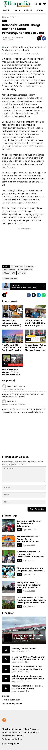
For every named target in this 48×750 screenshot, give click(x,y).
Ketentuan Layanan (11, 700)
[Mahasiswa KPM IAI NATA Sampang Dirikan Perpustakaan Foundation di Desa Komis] (8, 556)
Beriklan (5, 696)
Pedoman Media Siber (12, 739)
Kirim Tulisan (31, 729)
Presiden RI (10, 273)
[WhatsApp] (44, 295)
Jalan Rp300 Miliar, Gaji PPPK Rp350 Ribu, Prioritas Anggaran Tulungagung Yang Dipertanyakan (35, 323)
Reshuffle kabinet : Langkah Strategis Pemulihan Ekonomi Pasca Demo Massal (11, 372)
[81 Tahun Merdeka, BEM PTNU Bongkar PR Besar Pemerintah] (8, 571)
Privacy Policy (30, 732)
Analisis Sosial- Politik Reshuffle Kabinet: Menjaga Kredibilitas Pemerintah (35, 347)
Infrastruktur (17, 266)
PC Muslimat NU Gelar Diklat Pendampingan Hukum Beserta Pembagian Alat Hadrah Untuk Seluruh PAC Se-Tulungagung (31, 601)
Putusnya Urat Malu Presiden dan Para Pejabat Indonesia (27, 687)
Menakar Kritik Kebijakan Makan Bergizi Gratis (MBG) (11, 323)
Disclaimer (17, 729)
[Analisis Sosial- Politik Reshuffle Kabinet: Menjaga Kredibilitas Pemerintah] (35, 336)
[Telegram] (39, 295)
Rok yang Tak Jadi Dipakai (24, 648)
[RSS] (4, 720)
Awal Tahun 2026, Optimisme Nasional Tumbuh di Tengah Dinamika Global (11, 347)
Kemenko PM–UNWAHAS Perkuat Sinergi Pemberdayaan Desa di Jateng (28, 540)
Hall (33, 86)
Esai (5, 315)
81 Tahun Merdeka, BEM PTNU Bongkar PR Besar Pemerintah (31, 569)
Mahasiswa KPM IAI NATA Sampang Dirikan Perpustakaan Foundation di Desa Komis (30, 555)
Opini (29, 340)
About (5, 729)
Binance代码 (11, 401)
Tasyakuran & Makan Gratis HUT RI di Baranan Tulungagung (30, 523)
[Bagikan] (44, 38)
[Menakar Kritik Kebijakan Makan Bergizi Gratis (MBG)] (12, 311)
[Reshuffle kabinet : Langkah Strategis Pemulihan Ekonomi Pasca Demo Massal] (12, 360)
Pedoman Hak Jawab (12, 735)
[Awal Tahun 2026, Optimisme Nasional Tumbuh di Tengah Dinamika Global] (12, 336)
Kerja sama (10, 270)
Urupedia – (8, 58)
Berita (5, 21)
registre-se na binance (16, 386)
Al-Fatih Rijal (6, 37)
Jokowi (30, 266)
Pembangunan (26, 270)
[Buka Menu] (40, 3)
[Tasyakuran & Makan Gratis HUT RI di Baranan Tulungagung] (8, 525)
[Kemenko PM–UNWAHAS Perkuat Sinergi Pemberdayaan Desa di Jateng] (8, 541)
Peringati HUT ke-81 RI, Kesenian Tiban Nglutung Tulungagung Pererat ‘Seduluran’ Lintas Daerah (29, 586)
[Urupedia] (17, 3)
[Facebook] (29, 295)
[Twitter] (34, 295)
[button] (35, 3)
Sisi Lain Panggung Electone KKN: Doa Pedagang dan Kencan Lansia (28, 677)
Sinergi (22, 273)
